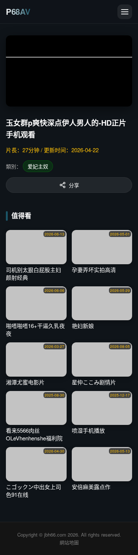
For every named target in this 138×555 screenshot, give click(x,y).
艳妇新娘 (83, 325)
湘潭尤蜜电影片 (25, 382)
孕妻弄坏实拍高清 (94, 269)
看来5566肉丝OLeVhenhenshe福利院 (34, 434)
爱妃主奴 (38, 166)
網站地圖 (69, 542)
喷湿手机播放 (88, 430)
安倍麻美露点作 (91, 487)
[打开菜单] (124, 11)
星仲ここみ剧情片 (94, 382)
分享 (74, 185)
